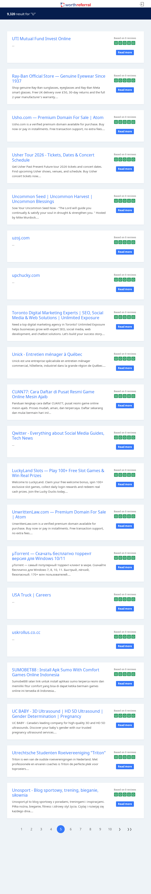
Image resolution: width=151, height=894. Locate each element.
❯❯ (129, 829)
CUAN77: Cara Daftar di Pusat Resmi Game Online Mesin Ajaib (53, 394)
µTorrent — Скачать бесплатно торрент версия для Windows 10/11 (51, 556)
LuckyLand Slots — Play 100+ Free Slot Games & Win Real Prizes (58, 473)
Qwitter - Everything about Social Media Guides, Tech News (58, 435)
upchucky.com (26, 275)
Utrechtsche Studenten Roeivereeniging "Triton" (59, 752)
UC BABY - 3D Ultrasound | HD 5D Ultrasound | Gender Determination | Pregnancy (57, 713)
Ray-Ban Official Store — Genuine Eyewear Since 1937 (58, 78)
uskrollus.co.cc (26, 632)
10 (110, 829)
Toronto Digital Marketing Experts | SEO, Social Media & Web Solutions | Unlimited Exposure (57, 315)
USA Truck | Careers (31, 595)
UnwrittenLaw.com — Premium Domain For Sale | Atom (59, 514)
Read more (125, 52)
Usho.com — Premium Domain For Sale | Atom (58, 117)
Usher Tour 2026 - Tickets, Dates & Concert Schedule (53, 157)
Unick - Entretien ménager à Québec (47, 354)
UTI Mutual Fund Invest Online (41, 38)
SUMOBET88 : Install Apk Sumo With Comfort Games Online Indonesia (55, 672)
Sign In (142, 4)
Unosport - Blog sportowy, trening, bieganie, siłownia (55, 792)
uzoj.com (21, 238)
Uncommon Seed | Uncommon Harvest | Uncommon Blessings (52, 199)
